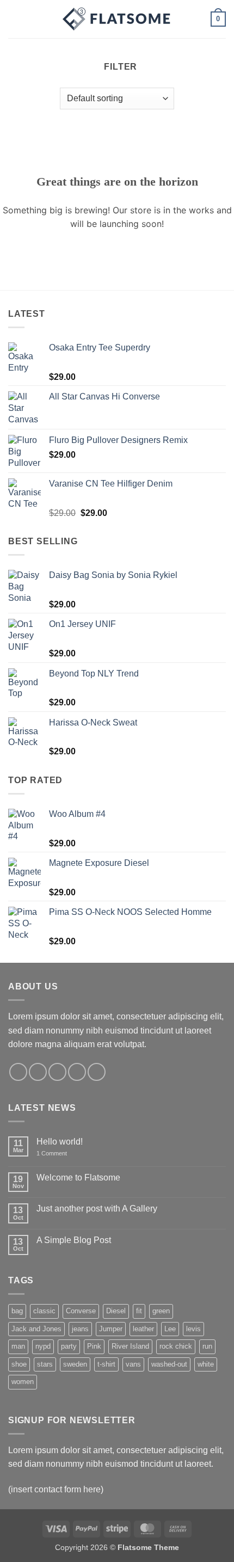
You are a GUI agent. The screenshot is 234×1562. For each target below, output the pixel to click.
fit (139, 1311)
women (22, 1381)
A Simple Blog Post (73, 1240)
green (161, 1311)
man (18, 1346)
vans (133, 1364)
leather (143, 1329)
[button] (14, 18)
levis (193, 1329)
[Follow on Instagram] (38, 1072)
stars (45, 1364)
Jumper (110, 1329)
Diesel (116, 1311)
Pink (94, 1346)
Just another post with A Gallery (96, 1208)
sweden (75, 1364)
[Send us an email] (77, 1072)
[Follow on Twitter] (57, 1072)
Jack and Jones (36, 1329)
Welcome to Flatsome (78, 1177)
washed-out (169, 1364)
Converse (81, 1311)
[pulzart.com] (117, 19)
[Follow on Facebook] (18, 1072)
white (206, 1364)
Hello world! (59, 1141)
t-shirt (106, 1364)
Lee (170, 1329)
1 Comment (59, 1153)
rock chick (175, 1346)
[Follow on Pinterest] (97, 1072)
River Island (130, 1346)
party (69, 1346)
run (207, 1346)
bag (17, 1311)
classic (44, 1311)
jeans (80, 1329)
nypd (43, 1346)
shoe (19, 1364)
